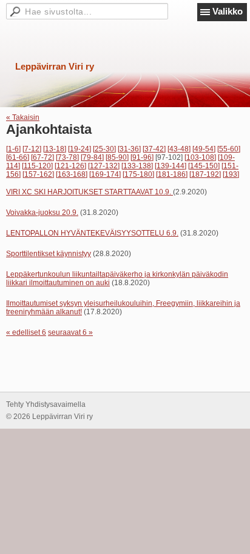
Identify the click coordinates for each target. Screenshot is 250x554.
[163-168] (71, 174)
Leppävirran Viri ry (54, 66)
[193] (231, 174)
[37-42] (154, 149)
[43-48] (179, 149)
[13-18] (54, 149)
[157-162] (38, 174)
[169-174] (105, 174)
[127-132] (104, 166)
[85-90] (117, 157)
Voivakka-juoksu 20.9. (42, 212)
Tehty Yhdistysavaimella (46, 404)
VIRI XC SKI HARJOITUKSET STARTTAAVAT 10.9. (89, 192)
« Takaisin (22, 117)
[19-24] (79, 149)
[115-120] (37, 166)
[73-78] (67, 157)
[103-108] (200, 157)
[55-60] (228, 149)
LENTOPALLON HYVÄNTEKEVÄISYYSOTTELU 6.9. (92, 233)
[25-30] (104, 149)
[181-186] (171, 174)
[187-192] (205, 174)
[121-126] (70, 166)
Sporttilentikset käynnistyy (48, 253)
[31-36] (129, 149)
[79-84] (92, 157)
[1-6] (13, 149)
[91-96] (142, 157)
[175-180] (138, 174)
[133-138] (137, 166)
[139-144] (170, 166)
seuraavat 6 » (70, 332)
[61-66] (17, 157)
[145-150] (204, 166)
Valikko (227, 11)
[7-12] (31, 149)
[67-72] (42, 157)
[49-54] (203, 149)
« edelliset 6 (26, 332)
